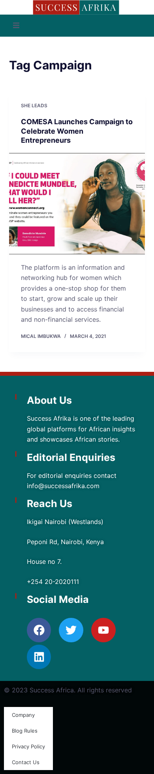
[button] (16, 26)
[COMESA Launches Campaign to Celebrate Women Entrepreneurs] (77, 203)
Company (23, 715)
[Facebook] (39, 630)
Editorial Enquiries (71, 457)
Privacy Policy (28, 746)
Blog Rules (25, 730)
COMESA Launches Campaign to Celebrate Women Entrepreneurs (77, 130)
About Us (49, 400)
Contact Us (25, 762)
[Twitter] (71, 630)
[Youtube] (103, 630)
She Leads (34, 105)
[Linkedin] (39, 657)
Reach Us (49, 503)
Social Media (58, 599)
